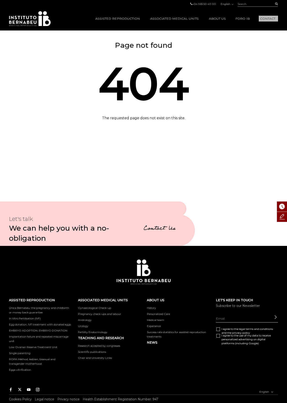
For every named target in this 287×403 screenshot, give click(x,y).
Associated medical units (174, 19)
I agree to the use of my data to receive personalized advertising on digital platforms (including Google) (246, 339)
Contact (267, 19)
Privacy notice (68, 399)
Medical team (155, 320)
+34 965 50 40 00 (204, 4)
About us (217, 19)
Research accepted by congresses (99, 345)
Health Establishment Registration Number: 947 (120, 399)
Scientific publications (92, 351)
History (151, 308)
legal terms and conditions (256, 329)
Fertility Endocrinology (92, 332)
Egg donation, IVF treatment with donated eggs (40, 324)
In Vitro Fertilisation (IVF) (25, 318)
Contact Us (160, 228)
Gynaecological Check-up (94, 308)
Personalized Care (158, 314)
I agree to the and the (247, 330)
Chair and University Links (95, 358)
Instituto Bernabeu (30, 18)
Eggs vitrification (20, 369)
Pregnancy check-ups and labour (99, 314)
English (226, 4)
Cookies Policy (20, 399)
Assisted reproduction (117, 19)
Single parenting (19, 353)
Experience (154, 326)
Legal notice (44, 399)
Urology (83, 326)
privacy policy (241, 332)
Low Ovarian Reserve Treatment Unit (33, 347)
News (152, 342)
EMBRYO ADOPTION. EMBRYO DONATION (38, 330)
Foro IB (242, 19)
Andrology (85, 320)
